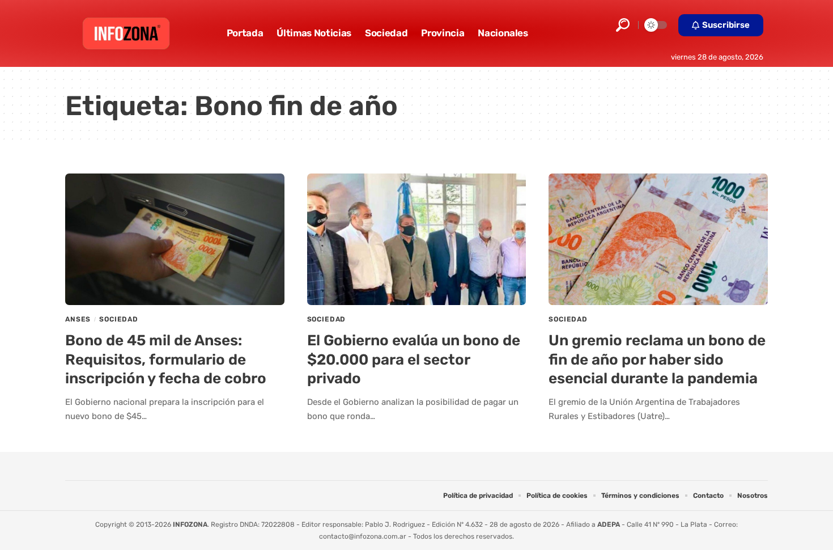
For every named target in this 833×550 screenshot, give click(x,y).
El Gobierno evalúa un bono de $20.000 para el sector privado (413, 360)
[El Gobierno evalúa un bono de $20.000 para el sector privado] (416, 239)
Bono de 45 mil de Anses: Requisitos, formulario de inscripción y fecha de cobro (165, 360)
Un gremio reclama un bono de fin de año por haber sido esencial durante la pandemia (657, 360)
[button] (623, 25)
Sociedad (118, 319)
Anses (78, 319)
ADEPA (608, 524)
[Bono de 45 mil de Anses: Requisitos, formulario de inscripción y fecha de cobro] (174, 239)
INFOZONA (190, 524)
